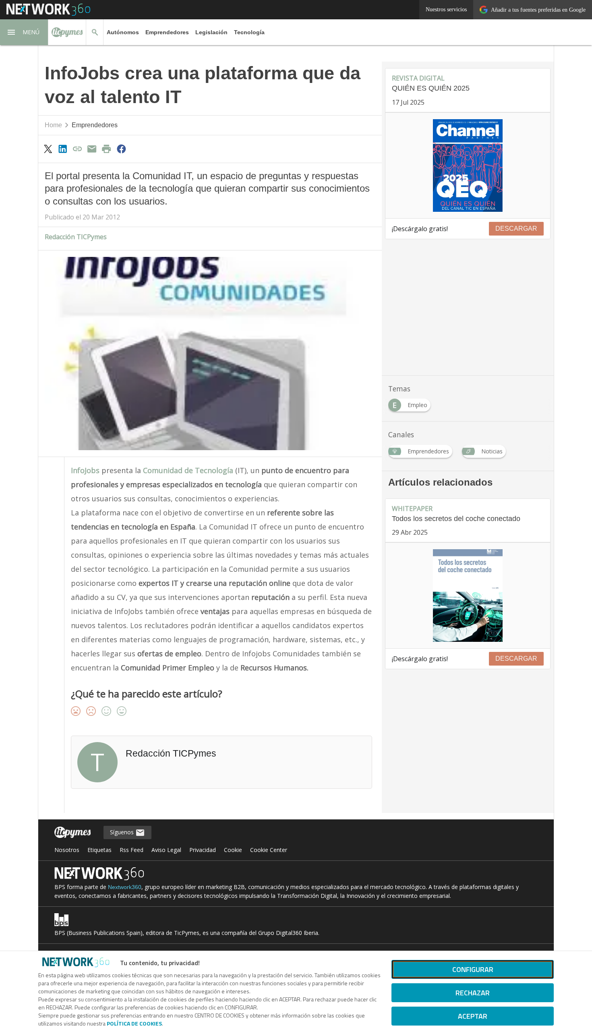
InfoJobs (85, 470)
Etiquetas (99, 850)
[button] (24, 32)
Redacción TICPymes (76, 236)
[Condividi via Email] (91, 148)
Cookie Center (268, 850)
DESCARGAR (516, 228)
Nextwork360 (124, 887)
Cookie (233, 850)
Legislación (211, 32)
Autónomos (123, 32)
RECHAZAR (472, 992)
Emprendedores (167, 32)
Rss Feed (131, 850)
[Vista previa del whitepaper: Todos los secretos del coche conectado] (467, 595)
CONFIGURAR (472, 969)
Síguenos (122, 832)
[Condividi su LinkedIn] (62, 148)
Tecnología (249, 32)
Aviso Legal (166, 850)
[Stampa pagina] (106, 148)
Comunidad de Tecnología (189, 470)
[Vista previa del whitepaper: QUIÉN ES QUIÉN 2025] (467, 165)
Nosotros (66, 850)
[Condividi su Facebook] (121, 148)
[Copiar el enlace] (77, 148)
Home (53, 125)
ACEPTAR (472, 1016)
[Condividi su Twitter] (47, 148)
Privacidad (202, 850)
